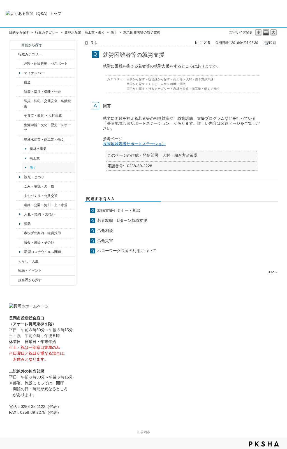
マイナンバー (34, 73)
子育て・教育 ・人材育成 (43, 115)
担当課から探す (30, 280)
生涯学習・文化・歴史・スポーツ (47, 127)
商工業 (35, 158)
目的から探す (19, 32)
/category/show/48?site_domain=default (20, 115)
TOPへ (272, 272)
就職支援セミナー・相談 (118, 210)
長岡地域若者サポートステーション (134, 144)
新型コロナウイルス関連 (42, 252)
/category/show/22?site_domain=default (20, 186)
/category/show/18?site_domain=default (14, 270)
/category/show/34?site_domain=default (20, 139)
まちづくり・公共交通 (40, 196)
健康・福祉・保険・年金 (42, 92)
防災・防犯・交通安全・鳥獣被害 (47, 103)
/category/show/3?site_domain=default (14, 54)
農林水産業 (38, 149)
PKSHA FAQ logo (264, 444)
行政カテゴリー (47, 32)
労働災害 (105, 240)
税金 (27, 82)
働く (114, 32)
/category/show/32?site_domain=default (20, 233)
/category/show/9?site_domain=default (14, 280)
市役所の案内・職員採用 (42, 233)
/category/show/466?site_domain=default (20, 242)
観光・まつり (34, 177)
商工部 (177, 79)
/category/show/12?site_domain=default (14, 261)
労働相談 (105, 230)
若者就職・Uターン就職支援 (122, 220)
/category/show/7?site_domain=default (20, 63)
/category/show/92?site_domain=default (20, 82)
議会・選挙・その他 (39, 243)
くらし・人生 (28, 261)
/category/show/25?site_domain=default (20, 103)
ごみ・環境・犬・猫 (39, 186)
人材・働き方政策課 (200, 79)
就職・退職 (178, 84)
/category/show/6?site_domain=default (20, 195)
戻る (93, 43)
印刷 (272, 43)
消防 (27, 224)
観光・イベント (30, 270)
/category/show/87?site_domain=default (20, 205)
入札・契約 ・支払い (39, 214)
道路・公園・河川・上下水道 (46, 205)
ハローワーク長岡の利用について (126, 250)
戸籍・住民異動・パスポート (46, 63)
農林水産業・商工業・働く (84, 32)
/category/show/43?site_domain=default (20, 128)
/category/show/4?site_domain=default (20, 91)
